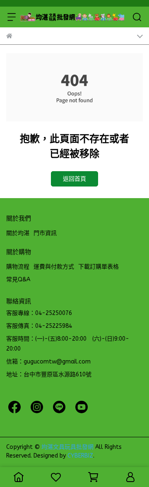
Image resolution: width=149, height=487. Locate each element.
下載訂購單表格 (98, 266)
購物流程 (17, 266)
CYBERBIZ (80, 455)
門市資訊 (45, 233)
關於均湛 (17, 233)
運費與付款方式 (54, 266)
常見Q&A (18, 279)
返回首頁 (74, 178)
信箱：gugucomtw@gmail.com (48, 361)
